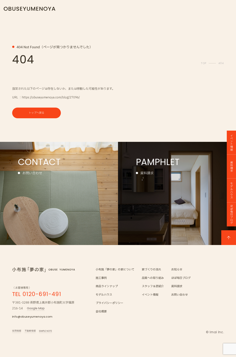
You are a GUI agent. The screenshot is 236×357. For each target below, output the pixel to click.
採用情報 (16, 330)
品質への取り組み (153, 278)
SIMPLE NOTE (45, 330)
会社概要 (101, 312)
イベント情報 (150, 295)
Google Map (36, 308)
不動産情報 (30, 330)
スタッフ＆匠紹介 (153, 286)
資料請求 (176, 286)
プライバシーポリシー (109, 303)
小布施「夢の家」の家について (115, 270)
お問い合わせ (179, 295)
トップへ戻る (36, 113)
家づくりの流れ (151, 270)
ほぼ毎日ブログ (181, 278)
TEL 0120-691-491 (36, 294)
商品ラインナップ (107, 286)
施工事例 (101, 278)
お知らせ (176, 270)
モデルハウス (104, 295)
